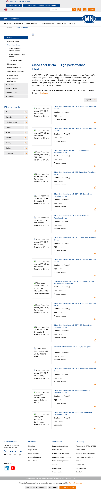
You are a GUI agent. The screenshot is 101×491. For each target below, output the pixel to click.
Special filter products (15, 71)
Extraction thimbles (14, 68)
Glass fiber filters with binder (17, 55)
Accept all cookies (68, 487)
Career (78, 461)
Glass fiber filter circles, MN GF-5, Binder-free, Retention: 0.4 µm (75, 370)
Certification (80, 450)
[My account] (79, 9)
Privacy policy (57, 472)
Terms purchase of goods (61, 457)
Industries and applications (12, 80)
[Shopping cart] (84, 9)
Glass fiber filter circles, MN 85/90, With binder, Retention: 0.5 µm (71, 217)
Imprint (54, 464)
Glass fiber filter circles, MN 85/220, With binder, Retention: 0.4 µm (72, 392)
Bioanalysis (10, 96)
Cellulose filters (13, 41)
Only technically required (35, 487)
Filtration (9, 37)
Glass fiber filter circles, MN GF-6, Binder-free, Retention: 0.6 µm (75, 260)
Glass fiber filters (13, 45)
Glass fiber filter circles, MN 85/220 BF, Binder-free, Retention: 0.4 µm (73, 413)
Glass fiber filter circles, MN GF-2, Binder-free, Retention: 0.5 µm (75, 129)
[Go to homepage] (42, 19)
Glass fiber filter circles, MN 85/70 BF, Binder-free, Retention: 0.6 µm (73, 326)
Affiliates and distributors (85, 453)
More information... (75, 483)
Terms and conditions (60, 446)
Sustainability (81, 468)
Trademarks (56, 468)
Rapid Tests (10, 85)
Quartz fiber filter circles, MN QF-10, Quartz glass (72, 347)
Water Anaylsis (33, 453)
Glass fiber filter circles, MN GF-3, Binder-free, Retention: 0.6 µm (75, 108)
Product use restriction (60, 453)
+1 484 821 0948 (14, 451)
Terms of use (57, 450)
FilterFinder (44, 93)
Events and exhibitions (84, 457)
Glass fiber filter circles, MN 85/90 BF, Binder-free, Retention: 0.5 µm (73, 195)
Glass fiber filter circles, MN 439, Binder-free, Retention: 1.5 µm (74, 173)
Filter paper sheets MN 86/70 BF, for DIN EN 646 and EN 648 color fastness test (74, 282)
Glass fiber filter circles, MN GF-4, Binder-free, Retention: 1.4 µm (75, 304)
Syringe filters (12, 75)
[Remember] (95, 122)
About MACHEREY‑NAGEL (86, 446)
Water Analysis (11, 89)
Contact (79, 472)
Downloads (80, 464)
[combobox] (63, 9)
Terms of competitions (60, 461)
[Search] (74, 9)
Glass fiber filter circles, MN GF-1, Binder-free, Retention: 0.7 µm (75, 239)
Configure (53, 487)
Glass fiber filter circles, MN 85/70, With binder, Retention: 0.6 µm (71, 151)
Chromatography (12, 92)
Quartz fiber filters (15, 60)
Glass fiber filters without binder (15, 50)
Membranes (11, 64)
